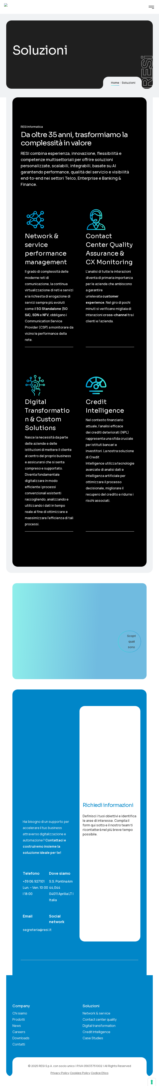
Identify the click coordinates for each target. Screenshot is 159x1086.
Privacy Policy (60, 1073)
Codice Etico (99, 1073)
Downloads (20, 1038)
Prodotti (18, 1019)
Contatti (18, 1044)
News (16, 1025)
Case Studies (93, 1038)
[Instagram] (41, 935)
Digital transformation (99, 1025)
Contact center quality (100, 1019)
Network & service (96, 1013)
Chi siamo (19, 1013)
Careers (18, 1032)
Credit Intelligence (96, 1032)
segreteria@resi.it (37, 929)
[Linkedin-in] (24, 935)
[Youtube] (50, 935)
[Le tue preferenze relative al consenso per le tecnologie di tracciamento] (152, 1082)
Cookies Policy (80, 1073)
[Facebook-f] (33, 935)
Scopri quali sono (131, 641)
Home (115, 83)
